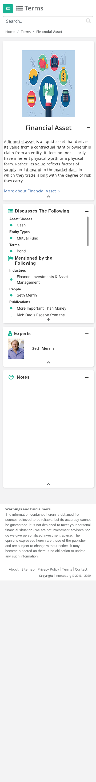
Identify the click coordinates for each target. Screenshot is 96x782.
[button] (48, 120)
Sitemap (28, 569)
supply (10, 169)
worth (53, 158)
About (14, 569)
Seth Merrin (43, 348)
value (15, 147)
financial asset (21, 141)
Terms (26, 31)
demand (33, 169)
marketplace (66, 169)
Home (10, 31)
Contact (81, 569)
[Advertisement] (48, 433)
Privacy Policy (48, 569)
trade (30, 175)
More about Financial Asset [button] (30, 190)
